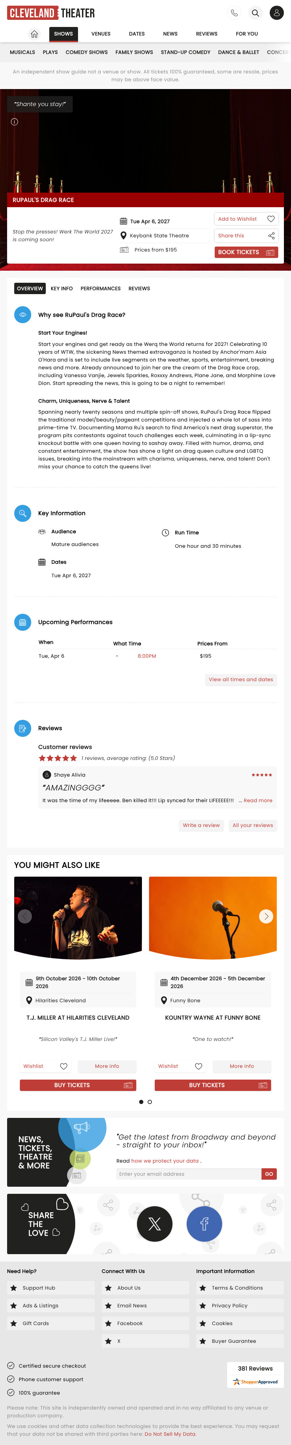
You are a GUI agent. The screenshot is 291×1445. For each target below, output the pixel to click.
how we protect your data (165, 1160)
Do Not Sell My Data (170, 1434)
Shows (63, 33)
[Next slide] (266, 916)
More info (107, 1066)
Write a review (201, 825)
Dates (137, 33)
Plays (50, 52)
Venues (101, 33)
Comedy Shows (87, 52)
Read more (258, 800)
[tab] (141, 1102)
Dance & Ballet (238, 52)
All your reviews (253, 825)
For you (247, 33)
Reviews (207, 33)
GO (269, 1173)
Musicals (22, 52)
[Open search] (255, 13)
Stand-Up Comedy (185, 52)
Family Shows (134, 52)
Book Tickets (238, 252)
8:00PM (147, 656)
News (170, 33)
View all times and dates (241, 679)
